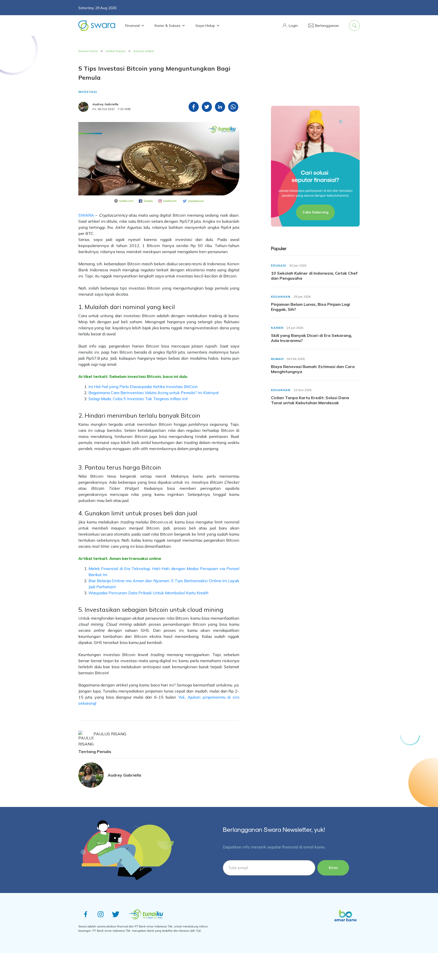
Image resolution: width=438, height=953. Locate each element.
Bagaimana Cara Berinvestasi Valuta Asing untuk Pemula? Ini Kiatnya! (153, 392)
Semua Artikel (143, 51)
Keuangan (280, 296)
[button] (290, 25)
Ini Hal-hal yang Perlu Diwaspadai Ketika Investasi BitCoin (143, 386)
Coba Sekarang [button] (315, 212)
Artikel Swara (115, 51)
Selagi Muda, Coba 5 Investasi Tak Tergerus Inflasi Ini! (138, 398)
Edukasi (278, 265)
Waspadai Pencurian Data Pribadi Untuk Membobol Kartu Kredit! (148, 592)
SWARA (86, 215)
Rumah (277, 359)
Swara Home (88, 51)
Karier (277, 328)
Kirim (333, 868)
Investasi (87, 92)
